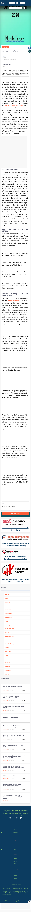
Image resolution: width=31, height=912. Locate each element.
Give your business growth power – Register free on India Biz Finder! (15, 558)
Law (6, 659)
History (7, 594)
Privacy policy (15, 846)
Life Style (7, 602)
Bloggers (15, 861)
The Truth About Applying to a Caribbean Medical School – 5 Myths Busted (13, 797)
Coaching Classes (9, 636)
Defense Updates (9, 628)
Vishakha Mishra (12, 57)
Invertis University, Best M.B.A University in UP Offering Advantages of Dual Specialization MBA (14, 756)
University (7, 662)
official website (13, 301)
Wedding (7, 647)
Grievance (15, 832)
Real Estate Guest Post (11, 890)
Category (5, 47)
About (15, 827)
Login (15, 873)
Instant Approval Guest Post (19, 891)
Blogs (15, 858)
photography (8, 613)
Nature (6, 606)
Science (7, 674)
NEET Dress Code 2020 (9, 776)
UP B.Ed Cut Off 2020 (14, 106)
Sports (6, 598)
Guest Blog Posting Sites (17, 892)
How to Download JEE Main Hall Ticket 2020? (13, 746)
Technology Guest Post (17, 888)
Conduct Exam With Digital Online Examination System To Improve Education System (12, 786)
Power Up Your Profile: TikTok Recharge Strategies (13, 736)
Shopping (7, 666)
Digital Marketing (9, 643)
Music (6, 655)
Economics (8, 670)
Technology (8, 609)
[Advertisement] (15, 152)
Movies (6, 621)
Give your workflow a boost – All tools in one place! (15, 529)
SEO (6, 640)
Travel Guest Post (6, 888)
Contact (15, 829)
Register (15, 875)
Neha (4, 739)
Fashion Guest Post (22, 890)
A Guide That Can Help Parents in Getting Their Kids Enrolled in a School (13, 767)
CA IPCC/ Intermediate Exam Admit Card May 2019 (13, 707)
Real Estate (8, 651)
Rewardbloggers (12, 900)
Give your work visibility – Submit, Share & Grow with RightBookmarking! (15, 544)
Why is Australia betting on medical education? (12, 687)
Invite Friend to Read (15, 513)
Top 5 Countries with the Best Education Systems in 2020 (11, 697)
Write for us (15, 835)
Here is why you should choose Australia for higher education (11, 716)
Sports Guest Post (7, 891)
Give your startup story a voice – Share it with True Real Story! (15, 580)
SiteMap (15, 878)
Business (7, 632)
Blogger (5, 690)
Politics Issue (8, 617)
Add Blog (15, 863)
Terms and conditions (15, 844)
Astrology (7, 625)
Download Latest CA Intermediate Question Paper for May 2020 (12, 726)
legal (15, 849)
